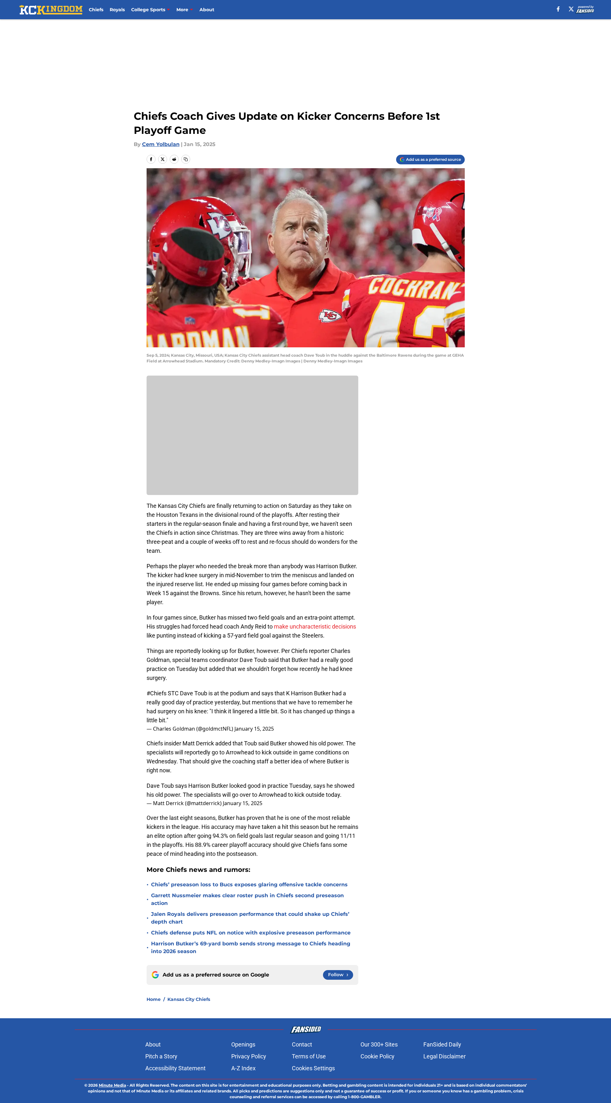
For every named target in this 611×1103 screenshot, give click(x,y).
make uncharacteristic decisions (315, 626)
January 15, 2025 (254, 728)
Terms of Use (309, 1056)
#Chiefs (156, 693)
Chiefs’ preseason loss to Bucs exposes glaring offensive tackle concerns (249, 885)
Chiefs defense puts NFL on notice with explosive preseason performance (251, 933)
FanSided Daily (442, 1044)
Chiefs (96, 10)
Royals (117, 10)
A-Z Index (243, 1068)
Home (154, 999)
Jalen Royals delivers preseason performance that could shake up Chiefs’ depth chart (250, 918)
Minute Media (112, 1085)
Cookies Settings (313, 1068)
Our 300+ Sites (379, 1044)
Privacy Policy (248, 1056)
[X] (571, 9)
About (206, 10)
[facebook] (558, 9)
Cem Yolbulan (161, 144)
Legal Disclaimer (444, 1056)
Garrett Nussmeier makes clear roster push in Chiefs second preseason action (247, 899)
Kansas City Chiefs (188, 999)
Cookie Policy (378, 1056)
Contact (302, 1044)
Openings (243, 1044)
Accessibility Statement (175, 1068)
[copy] (185, 159)
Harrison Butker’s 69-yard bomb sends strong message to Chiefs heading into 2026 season (250, 947)
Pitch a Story (161, 1056)
